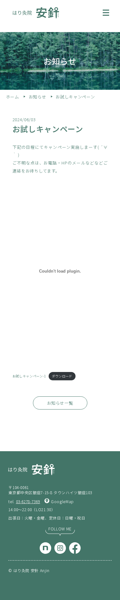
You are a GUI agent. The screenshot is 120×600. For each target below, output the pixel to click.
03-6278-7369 (28, 501)
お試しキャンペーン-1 (29, 376)
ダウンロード (62, 376)
